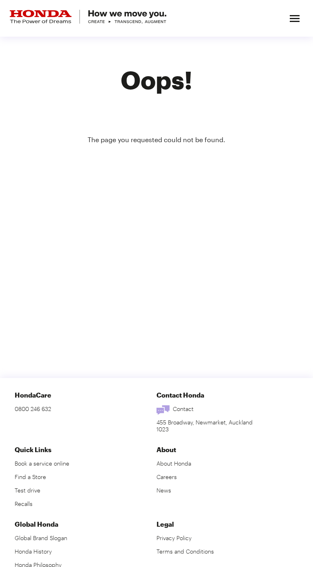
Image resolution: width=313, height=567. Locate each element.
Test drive (27, 490)
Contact (183, 408)
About (166, 449)
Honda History (33, 551)
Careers (166, 476)
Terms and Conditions (185, 551)
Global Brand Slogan (41, 537)
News (163, 490)
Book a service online (42, 463)
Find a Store (30, 476)
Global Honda (36, 524)
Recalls (24, 503)
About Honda (173, 463)
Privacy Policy (174, 537)
